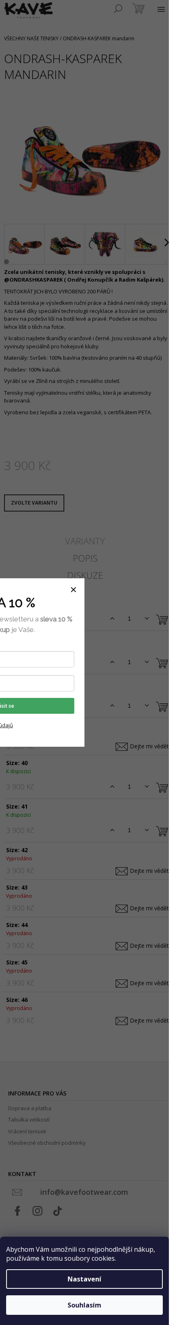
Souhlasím (84, 1305)
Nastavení (84, 1279)
